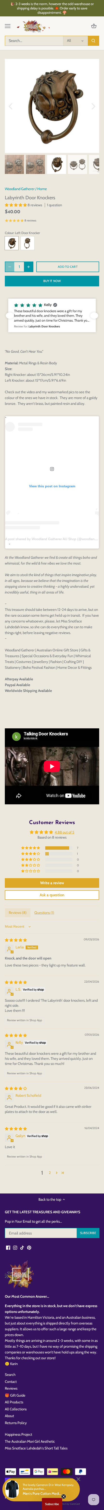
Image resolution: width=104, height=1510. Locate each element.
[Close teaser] (63, 1496)
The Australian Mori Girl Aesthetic (30, 1441)
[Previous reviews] (10, 315)
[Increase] (28, 267)
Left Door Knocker (11, 243)
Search (10, 1374)
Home (42, 189)
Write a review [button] (52, 883)
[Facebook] (8, 1247)
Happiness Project (18, 1434)
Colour (9, 233)
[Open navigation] (7, 26)
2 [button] (50, 1173)
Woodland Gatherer (20, 189)
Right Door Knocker (27, 243)
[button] (16, 205)
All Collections (16, 1409)
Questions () (44, 912)
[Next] (93, 106)
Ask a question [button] (52, 895)
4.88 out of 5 (64, 832)
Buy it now (52, 281)
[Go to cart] (94, 26)
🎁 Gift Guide (15, 1395)
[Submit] (93, 41)
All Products (14, 1402)
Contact (11, 1381)
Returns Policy (16, 1423)
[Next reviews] (94, 315)
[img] (16, 940)
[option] (52, 106)
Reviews (11, 1388)
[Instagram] (15, 1247)
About (9, 1416)
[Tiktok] (22, 1247)
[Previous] (11, 106)
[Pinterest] (29, 1247)
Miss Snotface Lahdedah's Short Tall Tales (36, 1448)
